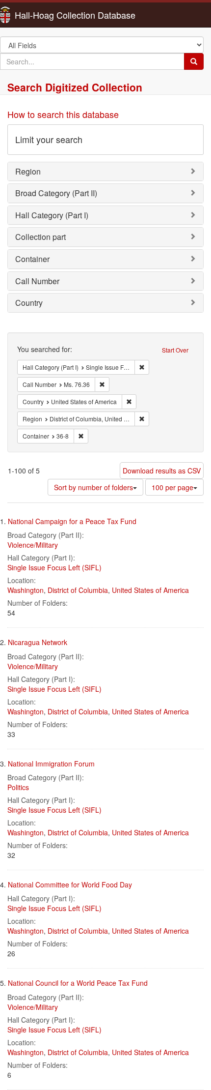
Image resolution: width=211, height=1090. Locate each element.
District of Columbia (78, 590)
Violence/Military (32, 545)
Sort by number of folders (93, 487)
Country (29, 302)
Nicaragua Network (37, 642)
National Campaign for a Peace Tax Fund (72, 521)
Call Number (37, 281)
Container (32, 259)
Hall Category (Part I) (51, 215)
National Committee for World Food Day (70, 884)
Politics (18, 787)
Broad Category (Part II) (56, 193)
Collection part (40, 236)
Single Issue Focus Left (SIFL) (54, 567)
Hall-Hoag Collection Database (44, 14)
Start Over (175, 350)
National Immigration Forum (51, 763)
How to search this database (63, 114)
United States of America (150, 590)
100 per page (172, 487)
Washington (25, 590)
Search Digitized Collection (74, 87)
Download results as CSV (162, 470)
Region (28, 171)
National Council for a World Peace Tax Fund (78, 983)
